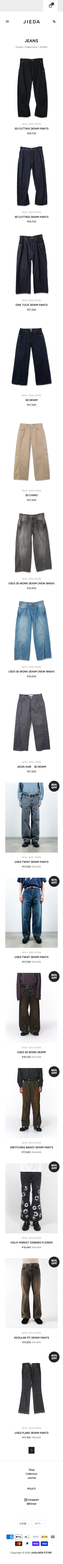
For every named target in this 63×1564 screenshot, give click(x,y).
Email (33, 1503)
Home (19, 47)
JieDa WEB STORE (31, 124)
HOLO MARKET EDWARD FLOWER (31, 1242)
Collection (31, 1473)
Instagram (33, 1499)
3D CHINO (31, 495)
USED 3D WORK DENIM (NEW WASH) (31, 583)
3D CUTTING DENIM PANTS (31, 128)
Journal (31, 1477)
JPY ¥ (37, 1523)
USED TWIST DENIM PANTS (31, 861)
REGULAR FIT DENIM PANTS (31, 1337)
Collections (30, 47)
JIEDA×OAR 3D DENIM (31, 766)
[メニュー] (7, 21)
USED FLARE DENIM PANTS (31, 1432)
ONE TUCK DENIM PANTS (32, 305)
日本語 (22, 1523)
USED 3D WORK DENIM (31, 1052)
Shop (31, 1469)
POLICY (31, 1488)
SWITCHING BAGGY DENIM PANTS (31, 1147)
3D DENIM (31, 400)
